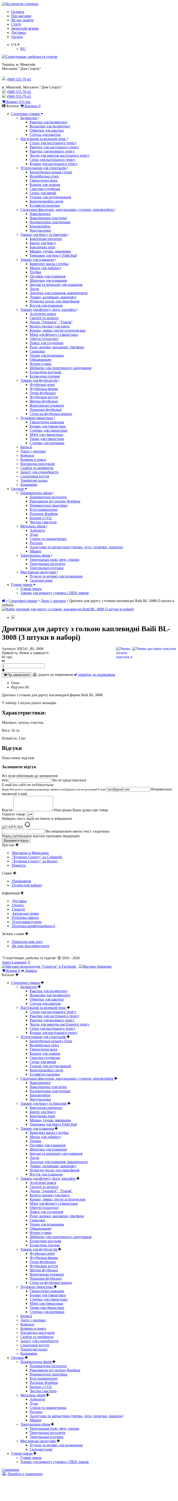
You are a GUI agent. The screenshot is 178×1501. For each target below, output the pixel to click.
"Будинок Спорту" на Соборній (36, 857)
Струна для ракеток (45, 135)
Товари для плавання (37, 260)
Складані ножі (41, 580)
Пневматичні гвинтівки (48, 505)
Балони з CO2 (41, 518)
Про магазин (21, 16)
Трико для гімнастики (47, 439)
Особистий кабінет (26, 885)
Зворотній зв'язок (25, 28)
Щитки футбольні (44, 401)
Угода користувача (26, 922)
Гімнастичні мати (43, 180)
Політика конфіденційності (33, 926)
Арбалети (37, 530)
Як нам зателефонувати (30, 946)
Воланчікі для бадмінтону (50, 126)
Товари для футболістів (39, 380)
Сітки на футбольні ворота (51, 414)
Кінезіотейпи (40, 226)
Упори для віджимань (47, 355)
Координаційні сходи (46, 201)
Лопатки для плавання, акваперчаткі (59, 293)
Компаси (27, 455)
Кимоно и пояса (33, 460)
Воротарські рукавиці (47, 405)
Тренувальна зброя (35, 555)
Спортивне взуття (34, 476)
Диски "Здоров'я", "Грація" (51, 322)
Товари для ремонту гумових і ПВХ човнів (54, 593)
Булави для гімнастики (48, 426)
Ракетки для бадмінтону (49, 122)
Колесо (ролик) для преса (50, 326)
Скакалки (37, 351)
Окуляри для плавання (47, 276)
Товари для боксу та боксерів (43, 235)
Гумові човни (22, 585)
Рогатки (36, 543)
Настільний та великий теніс (43, 139)
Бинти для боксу (43, 243)
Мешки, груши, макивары (50, 251)
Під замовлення (18, 675)
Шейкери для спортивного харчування (60, 368)
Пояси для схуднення (46, 343)
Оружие (18, 489)
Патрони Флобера (44, 514)
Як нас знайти (22, 20)
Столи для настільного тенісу (53, 143)
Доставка (18, 32)
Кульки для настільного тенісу (54, 164)
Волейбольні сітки (44, 176)
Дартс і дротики (33, 451)
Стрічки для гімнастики (48, 430)
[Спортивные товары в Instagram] (95, 966)
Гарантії (18, 909)
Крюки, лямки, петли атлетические (58, 330)
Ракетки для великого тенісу (52, 151)
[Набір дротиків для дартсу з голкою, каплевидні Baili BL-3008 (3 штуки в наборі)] (68, 609)
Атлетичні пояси (43, 314)
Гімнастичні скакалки (47, 422)
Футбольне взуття (44, 397)
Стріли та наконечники (48, 539)
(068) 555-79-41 (19, 92)
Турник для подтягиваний (50, 197)
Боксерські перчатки (46, 239)
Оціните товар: (14, 814)
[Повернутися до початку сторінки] (20, 4)
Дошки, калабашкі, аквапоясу (53, 297)
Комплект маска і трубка (49, 264)
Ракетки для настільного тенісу (54, 147)
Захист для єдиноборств (39, 472)
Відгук (7, 810)
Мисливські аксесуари (38, 572)
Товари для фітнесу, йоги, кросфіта (48, 310)
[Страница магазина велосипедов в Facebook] (39, 966)
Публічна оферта (25, 918)
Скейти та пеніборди (37, 468)
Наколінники (40, 214)
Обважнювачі (40, 360)
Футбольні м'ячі (42, 385)
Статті (16, 24)
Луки (34, 535)
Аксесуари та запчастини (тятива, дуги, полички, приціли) (76, 547)
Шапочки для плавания (48, 280)
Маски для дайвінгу (45, 268)
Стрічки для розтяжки (47, 443)
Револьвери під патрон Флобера (55, 501)
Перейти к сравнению (25, 1474)
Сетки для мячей (43, 193)
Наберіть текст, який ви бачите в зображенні (37, 819)
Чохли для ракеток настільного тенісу (59, 155)
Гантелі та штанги (44, 318)
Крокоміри (28, 485)
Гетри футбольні (43, 393)
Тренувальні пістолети (47, 564)
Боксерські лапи (42, 247)
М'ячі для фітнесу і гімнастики (54, 335)
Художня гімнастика (37, 418)
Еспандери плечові (45, 376)
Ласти (34, 289)
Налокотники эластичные (50, 222)
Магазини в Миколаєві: (30, 853)
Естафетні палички (45, 205)
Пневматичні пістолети (48, 497)
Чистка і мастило (43, 522)
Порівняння (21, 881)
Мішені (35, 551)
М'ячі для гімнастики (46, 435)
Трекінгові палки (34, 480)
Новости (18, 865)
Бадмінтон (29, 118)
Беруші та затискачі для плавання (56, 285)
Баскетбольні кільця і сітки (51, 172)
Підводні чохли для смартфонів (54, 301)
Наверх (31, 971)
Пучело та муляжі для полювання (56, 576)
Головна (17, 12)
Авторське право (25, 913)
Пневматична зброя (36, 493)
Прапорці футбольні (46, 410)
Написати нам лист (27, 942)
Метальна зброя (33, 526)
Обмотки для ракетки (47, 130)
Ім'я (5, 780)
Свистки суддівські (45, 189)
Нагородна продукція (37, 464)
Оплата (17, 37)
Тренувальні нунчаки (47, 568)
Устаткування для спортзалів (43, 168)
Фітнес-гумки (40, 364)
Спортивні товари (26, 114)
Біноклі (26, 447)
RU (23, 49)
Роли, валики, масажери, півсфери (57, 347)
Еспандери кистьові (45, 372)
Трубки (35, 272)
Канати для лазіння (45, 185)
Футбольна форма (44, 389)
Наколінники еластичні (48, 218)
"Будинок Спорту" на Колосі (34, 861)
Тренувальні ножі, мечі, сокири (54, 560)
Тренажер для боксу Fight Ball (53, 255)
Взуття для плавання (46, 305)
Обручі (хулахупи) (44, 339)
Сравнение (10, 1470)
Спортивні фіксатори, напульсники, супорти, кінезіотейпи (67, 210)
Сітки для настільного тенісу (52, 160)
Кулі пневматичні (43, 510)
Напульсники (40, 230)
